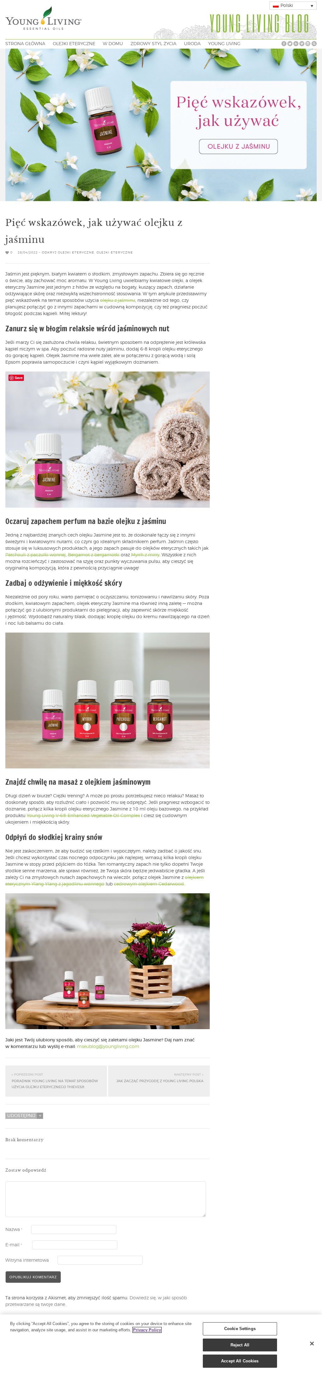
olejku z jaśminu (117, 300)
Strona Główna (25, 44)
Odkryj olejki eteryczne (68, 252)
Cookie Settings (240, 1328)
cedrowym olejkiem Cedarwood (149, 884)
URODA (192, 44)
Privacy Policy (147, 1330)
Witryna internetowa (27, 1260)
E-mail (13, 1245)
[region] (161, 1344)
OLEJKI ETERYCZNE (74, 44)
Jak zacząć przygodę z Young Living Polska (159, 1078)
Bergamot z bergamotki (93, 555)
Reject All (239, 1345)
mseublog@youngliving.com (108, 1047)
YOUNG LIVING (224, 44)
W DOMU (113, 44)
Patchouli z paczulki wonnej (35, 555)
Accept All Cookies (239, 1361)
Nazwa (13, 1229)
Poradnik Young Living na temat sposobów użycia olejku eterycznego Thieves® (55, 1081)
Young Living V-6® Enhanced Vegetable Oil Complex (83, 816)
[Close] (312, 1343)
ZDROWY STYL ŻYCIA (153, 44)
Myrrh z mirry (145, 555)
